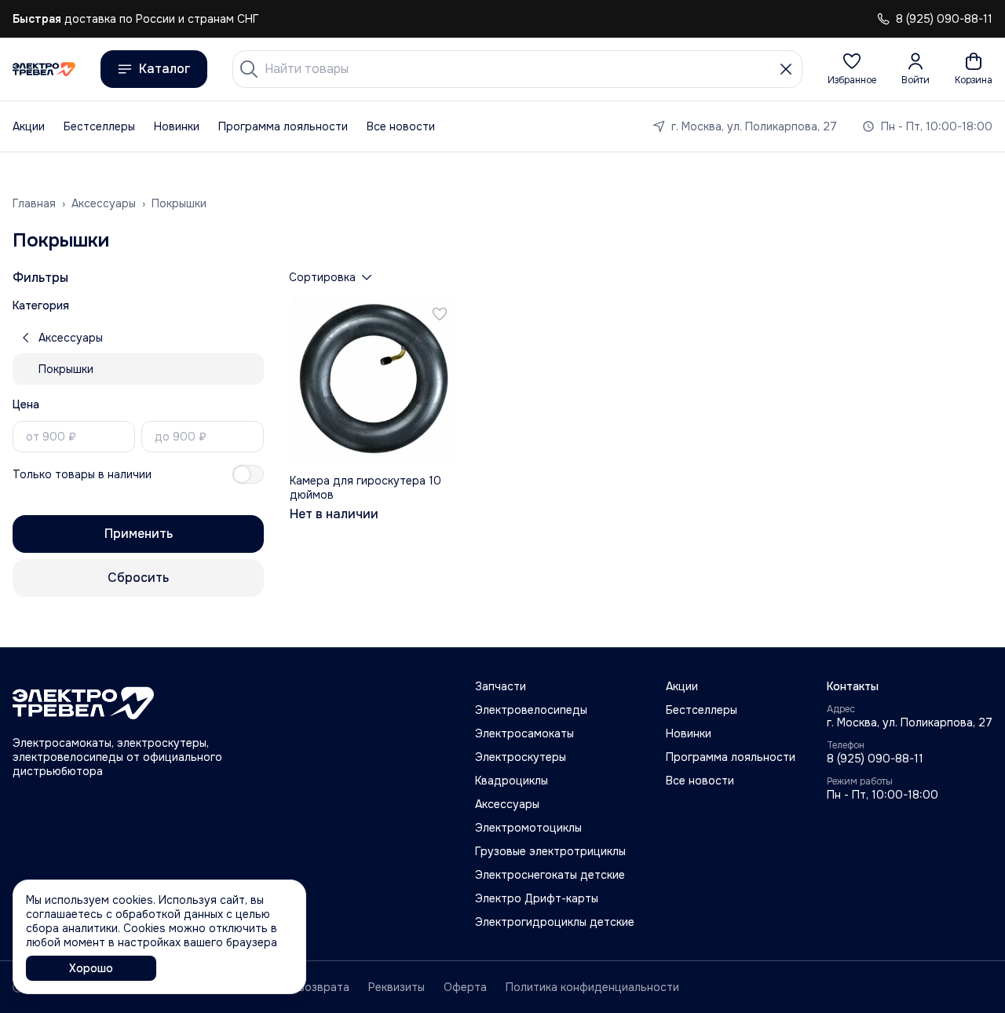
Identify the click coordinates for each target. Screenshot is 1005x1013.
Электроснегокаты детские (550, 875)
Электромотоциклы (528, 828)
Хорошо (91, 968)
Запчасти (500, 686)
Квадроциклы (511, 780)
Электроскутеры (520, 757)
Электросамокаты (524, 733)
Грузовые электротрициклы (550, 851)
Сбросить (138, 577)
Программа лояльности (283, 126)
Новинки (176, 126)
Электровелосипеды (531, 710)
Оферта (465, 987)
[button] (852, 69)
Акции (29, 126)
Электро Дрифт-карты (536, 898)
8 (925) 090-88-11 (875, 759)
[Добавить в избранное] (439, 314)
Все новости (401, 126)
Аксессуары (103, 203)
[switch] (248, 474)
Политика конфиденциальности (592, 987)
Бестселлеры (99, 126)
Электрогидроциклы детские (554, 922)
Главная (34, 203)
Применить (138, 533)
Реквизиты (396, 987)
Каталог (165, 68)
